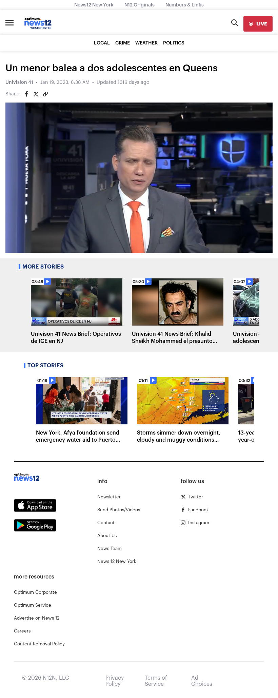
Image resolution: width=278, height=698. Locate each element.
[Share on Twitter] (36, 94)
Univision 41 (19, 82)
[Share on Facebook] (26, 94)
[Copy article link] (45, 94)
